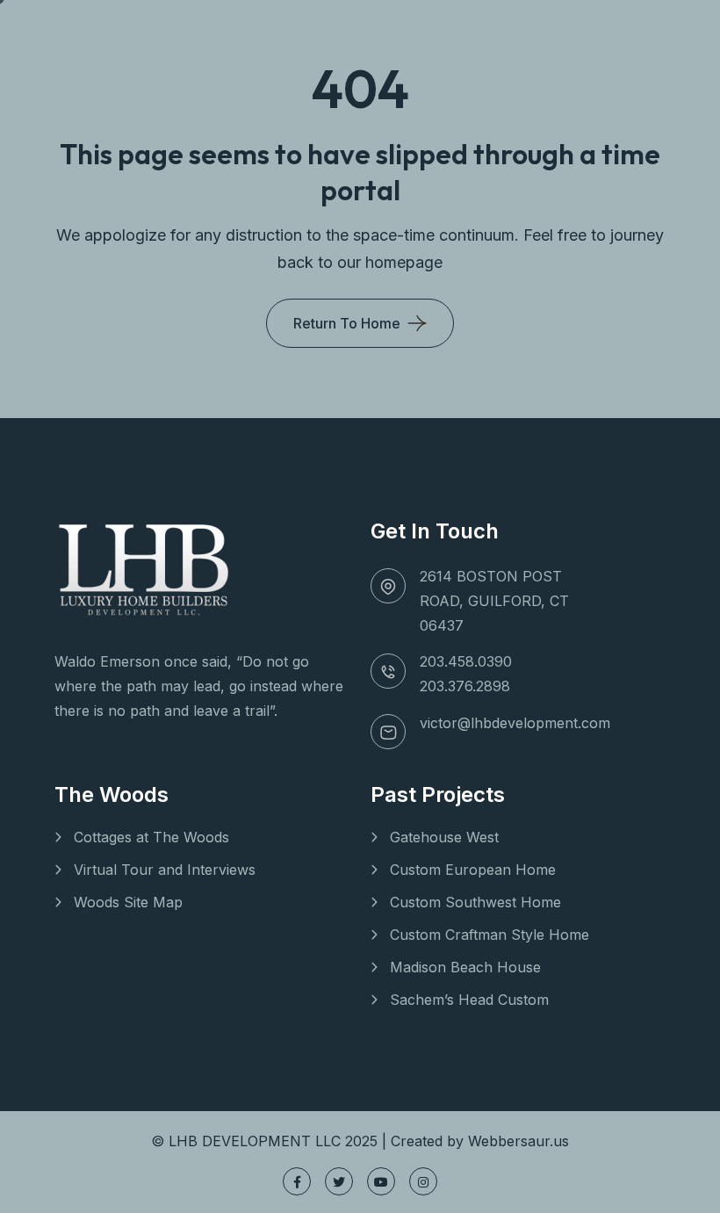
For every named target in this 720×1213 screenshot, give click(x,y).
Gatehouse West (444, 837)
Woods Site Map (128, 902)
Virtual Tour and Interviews (165, 869)
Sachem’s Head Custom (469, 999)
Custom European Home (473, 869)
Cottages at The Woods (151, 837)
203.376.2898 (465, 686)
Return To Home (346, 323)
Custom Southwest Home (475, 902)
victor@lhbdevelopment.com (515, 723)
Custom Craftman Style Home (489, 934)
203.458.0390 (466, 661)
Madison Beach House (465, 967)
